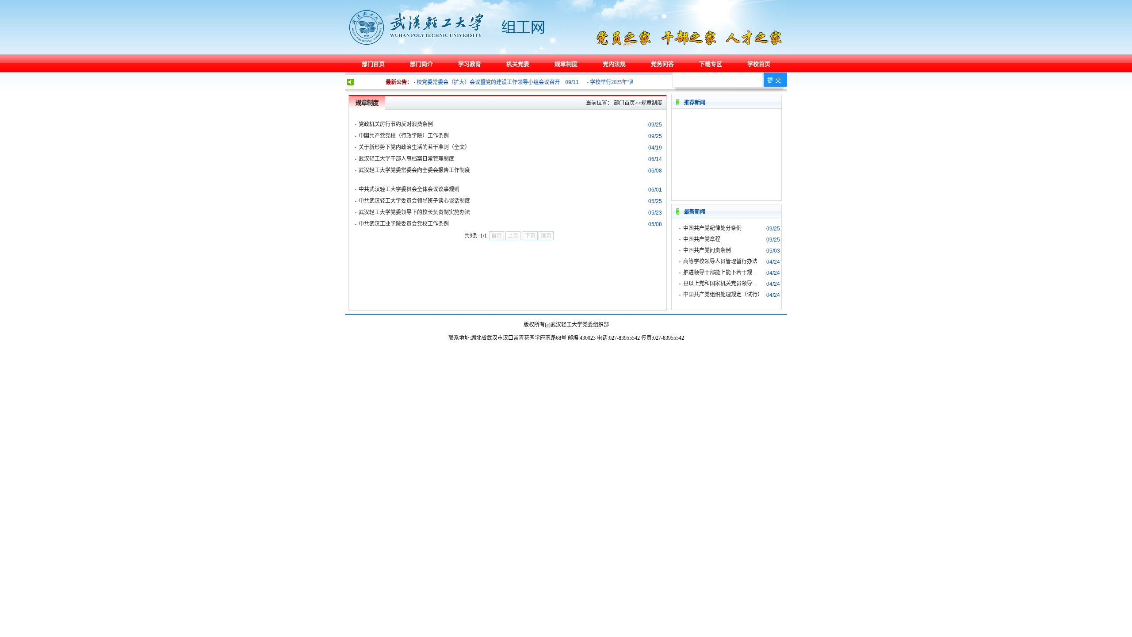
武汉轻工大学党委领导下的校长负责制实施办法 (414, 212)
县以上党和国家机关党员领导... (719, 283)
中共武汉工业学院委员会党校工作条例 (404, 224)
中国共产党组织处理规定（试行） (723, 295)
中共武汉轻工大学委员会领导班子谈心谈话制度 (414, 201)
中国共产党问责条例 (707, 250)
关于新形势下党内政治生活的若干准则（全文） (414, 147)
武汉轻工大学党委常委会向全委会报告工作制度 (414, 170)
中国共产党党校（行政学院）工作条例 (404, 136)
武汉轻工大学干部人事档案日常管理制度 (406, 159)
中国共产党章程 (701, 239)
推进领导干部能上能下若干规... (719, 272)
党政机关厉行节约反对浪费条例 (396, 124)
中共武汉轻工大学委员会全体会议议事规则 (409, 189)
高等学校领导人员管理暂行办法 (720, 261)
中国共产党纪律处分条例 (712, 228)
